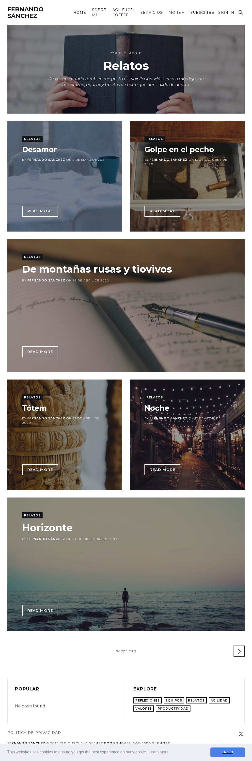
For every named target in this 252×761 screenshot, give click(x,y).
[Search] (241, 12)
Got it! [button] (227, 752)
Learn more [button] (159, 752)
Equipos (174, 700)
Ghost (163, 743)
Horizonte (47, 528)
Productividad (173, 708)
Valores (143, 708)
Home (79, 12)
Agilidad (219, 700)
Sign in (226, 13)
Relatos (32, 139)
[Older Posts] (239, 651)
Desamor (39, 149)
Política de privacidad (34, 733)
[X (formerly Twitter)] (241, 734)
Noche (156, 408)
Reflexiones (147, 700)
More (175, 13)
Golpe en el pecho (179, 149)
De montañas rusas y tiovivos (97, 269)
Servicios (152, 12)
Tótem (34, 408)
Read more (42, 212)
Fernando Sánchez (25, 12)
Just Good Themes (112, 743)
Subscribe (202, 13)
